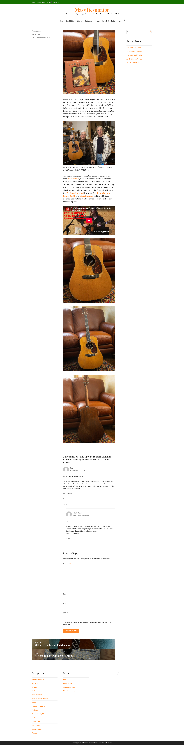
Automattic (108, 743)
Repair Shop (41, 2)
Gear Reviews (37, 695)
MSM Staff (37, 31)
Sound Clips (36, 721)
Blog (61, 21)
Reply (65, 504)
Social (42, 37)
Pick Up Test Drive (38, 706)
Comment (67, 564)
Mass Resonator (92, 10)
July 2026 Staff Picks (134, 47)
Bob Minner (73, 178)
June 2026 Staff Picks (134, 51)
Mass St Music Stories (40, 698)
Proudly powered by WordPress (82, 743)
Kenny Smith (69, 196)
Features (36, 37)
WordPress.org (68, 691)
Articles (34, 683)
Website (66, 613)
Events (97, 21)
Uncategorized (37, 729)
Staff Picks (70, 21)
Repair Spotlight (108, 21)
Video (48, 37)
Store (33, 2)
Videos (79, 21)
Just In (49, 2)
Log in (65, 679)
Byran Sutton (103, 193)
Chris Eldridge (86, 196)
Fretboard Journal (75, 193)
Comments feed (69, 687)
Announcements (38, 679)
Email (65, 603)
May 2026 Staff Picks (134, 55)
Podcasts (88, 21)
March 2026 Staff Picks (135, 63)
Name (65, 594)
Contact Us (56, 2)
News (34, 702)
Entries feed (67, 683)
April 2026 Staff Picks (135, 59)
